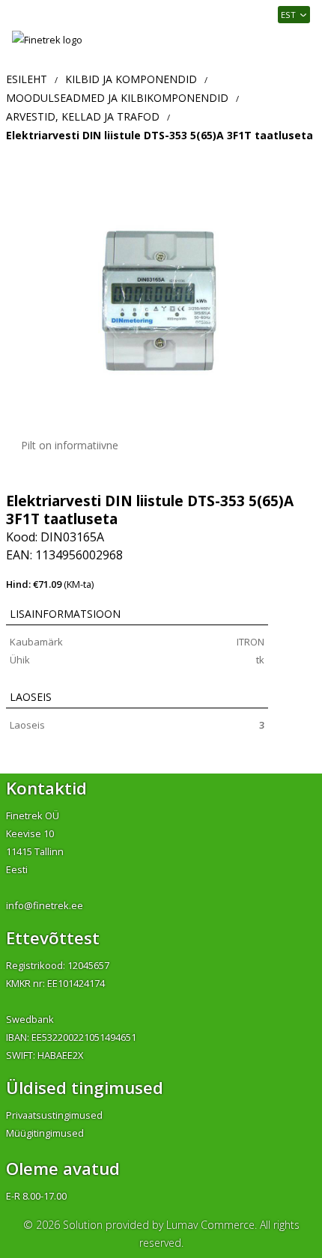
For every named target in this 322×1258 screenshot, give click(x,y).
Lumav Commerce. (211, 1225)
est (288, 14)
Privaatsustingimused (54, 1115)
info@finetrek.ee (44, 905)
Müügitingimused (45, 1133)
